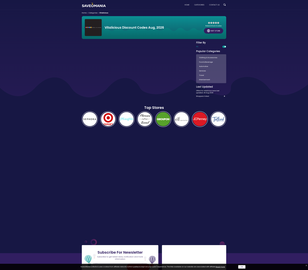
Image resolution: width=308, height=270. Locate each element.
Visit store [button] (215, 31)
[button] (224, 4)
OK (242, 267)
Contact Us (214, 5)
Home (187, 5)
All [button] (197, 47)
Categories (199, 5)
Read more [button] (220, 267)
